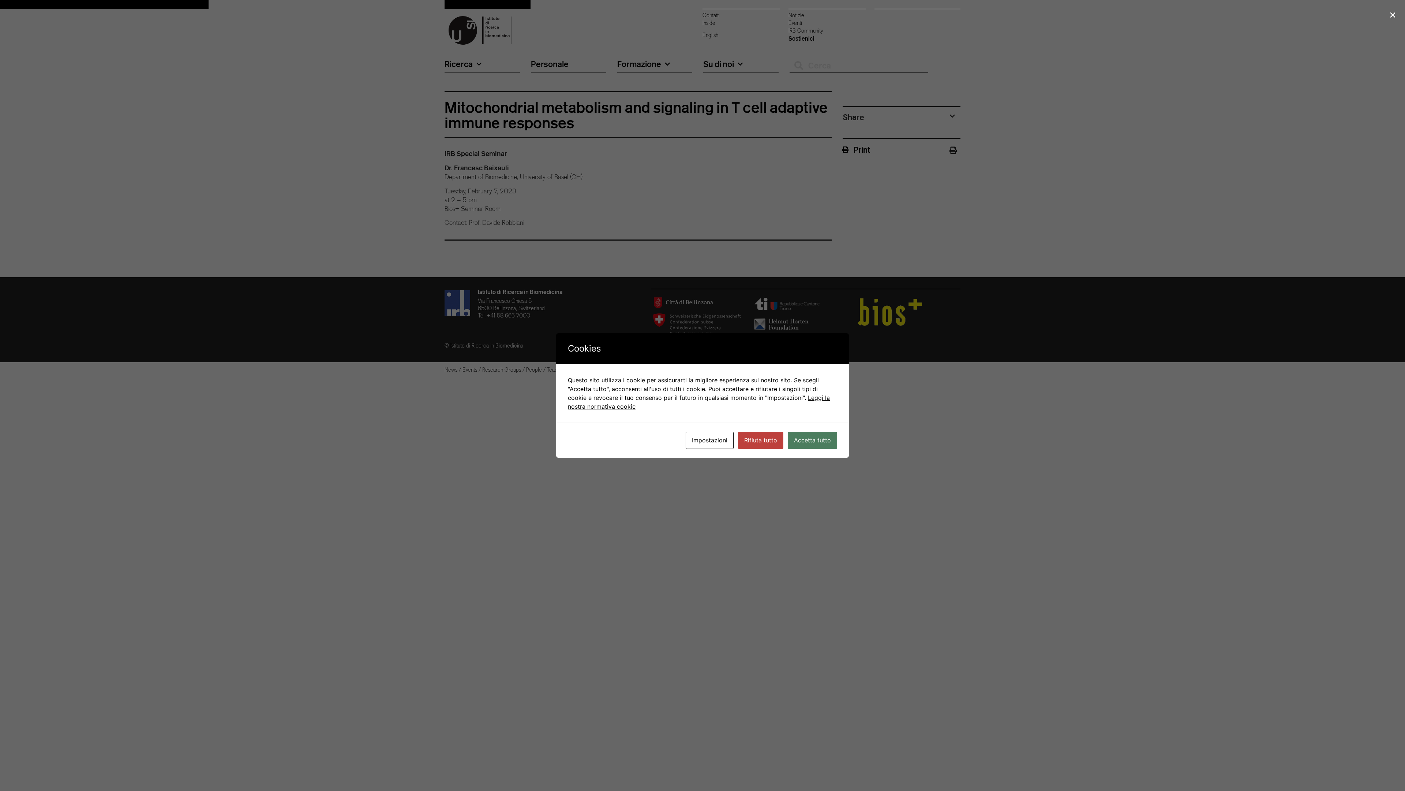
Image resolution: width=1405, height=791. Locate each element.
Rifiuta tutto (760, 440)
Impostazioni (709, 440)
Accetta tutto (812, 440)
